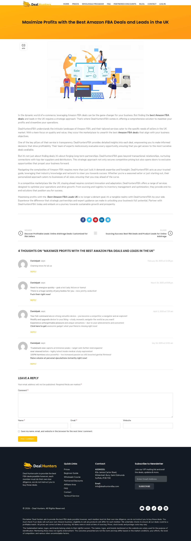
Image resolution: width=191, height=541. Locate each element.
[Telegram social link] (108, 219)
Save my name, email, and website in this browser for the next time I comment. (57, 431)
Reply (33, 271)
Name (21, 420)
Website (127, 420)
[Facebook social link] (83, 219)
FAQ (109, 4)
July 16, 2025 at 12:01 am (162, 343)
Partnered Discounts (125, 4)
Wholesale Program (93, 4)
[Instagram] (148, 508)
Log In (162, 4)
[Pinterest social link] (95, 219)
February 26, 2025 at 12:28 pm (160, 261)
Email (74, 420)
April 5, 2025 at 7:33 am (163, 311)
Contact (152, 4)
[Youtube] (142, 508)
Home (66, 4)
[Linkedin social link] (101, 219)
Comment (23, 390)
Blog (141, 4)
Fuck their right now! (40, 294)
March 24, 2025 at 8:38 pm (162, 282)
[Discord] (166, 508)
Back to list (95, 233)
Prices (75, 4)
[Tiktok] (154, 508)
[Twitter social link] (89, 219)
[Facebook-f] (160, 508)
